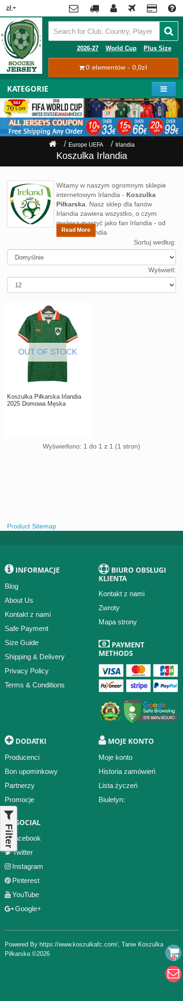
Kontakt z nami (28, 614)
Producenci (22, 757)
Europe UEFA (86, 145)
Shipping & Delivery (35, 657)
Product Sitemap (31, 526)
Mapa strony (118, 622)
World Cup (121, 48)
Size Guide (21, 642)
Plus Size (157, 48)
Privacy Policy (27, 671)
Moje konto (115, 757)
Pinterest (25, 880)
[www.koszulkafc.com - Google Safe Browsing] (150, 709)
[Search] (168, 31)
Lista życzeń (118, 785)
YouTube (25, 895)
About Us (19, 600)
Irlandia (125, 145)
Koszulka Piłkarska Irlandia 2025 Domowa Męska (44, 400)
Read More (76, 230)
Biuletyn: (112, 800)
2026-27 (88, 48)
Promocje (19, 800)
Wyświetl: (162, 270)
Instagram (27, 866)
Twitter (23, 852)
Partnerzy (20, 785)
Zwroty (109, 608)
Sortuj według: (155, 242)
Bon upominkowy (31, 771)
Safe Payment (26, 628)
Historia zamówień (127, 771)
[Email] (173, 974)
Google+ (28, 909)
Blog (11, 586)
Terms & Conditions (35, 685)
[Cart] (173, 953)
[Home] (52, 145)
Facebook (25, 838)
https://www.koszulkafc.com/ (78, 944)
